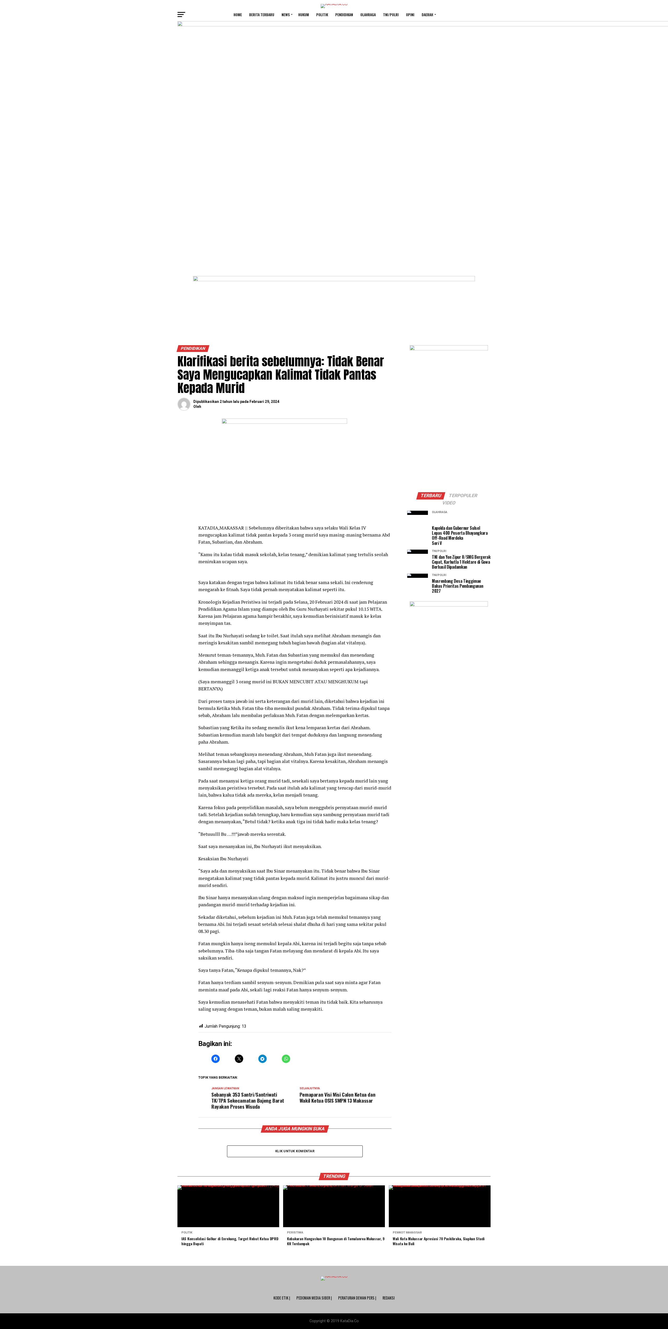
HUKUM (303, 14)
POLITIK (322, 14)
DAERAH (427, 14)
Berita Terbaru (261, 14)
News (286, 14)
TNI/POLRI (391, 14)
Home (238, 14)
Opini (410, 14)
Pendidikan (344, 14)
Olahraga (368, 14)
